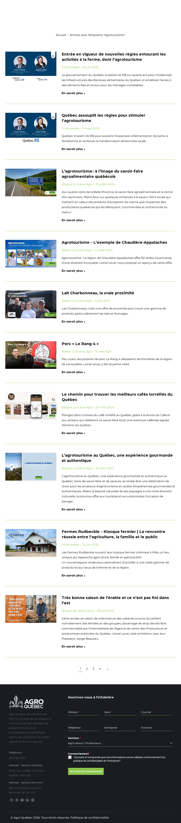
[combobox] (120, 743)
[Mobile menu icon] (173, 20)
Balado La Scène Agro (77, 250)
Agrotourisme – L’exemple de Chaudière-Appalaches (114, 242)
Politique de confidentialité (89, 817)
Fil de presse (70, 67)
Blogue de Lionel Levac (78, 610)
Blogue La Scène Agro (77, 184)
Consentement (79, 753)
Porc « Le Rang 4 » (80, 344)
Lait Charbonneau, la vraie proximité (98, 293)
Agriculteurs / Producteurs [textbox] (84, 743)
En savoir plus (72, 93)
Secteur (74, 738)
